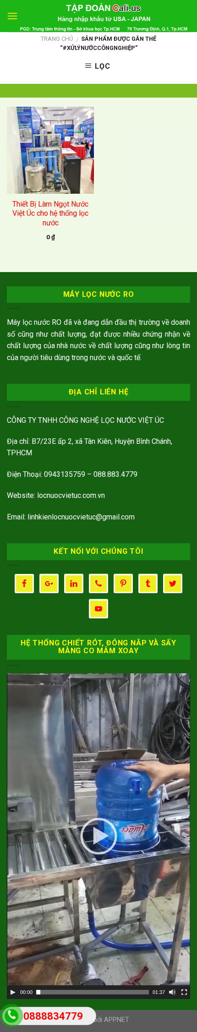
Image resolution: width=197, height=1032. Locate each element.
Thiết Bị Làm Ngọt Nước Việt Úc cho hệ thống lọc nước (50, 214)
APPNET (116, 1020)
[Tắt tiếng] (172, 992)
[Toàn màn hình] (184, 992)
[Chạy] (12, 992)
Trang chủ (57, 38)
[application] (98, 836)
